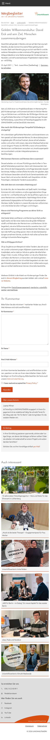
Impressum (29, 726)
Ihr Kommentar (7, 311)
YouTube (7, 712)
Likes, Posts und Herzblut (11, 640)
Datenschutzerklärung (15, 378)
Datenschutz (42, 726)
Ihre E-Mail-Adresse (9, 359)
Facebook (8, 703)
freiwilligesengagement (21, 287)
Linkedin (7, 717)
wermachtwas (12, 290)
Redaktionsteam (10, 693)
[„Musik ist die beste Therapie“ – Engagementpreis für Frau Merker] (25, 516)
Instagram (8, 708)
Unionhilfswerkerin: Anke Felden (14, 569)
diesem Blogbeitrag (14, 278)
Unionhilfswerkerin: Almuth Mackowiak (16, 673)
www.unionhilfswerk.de (37, 721)
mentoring (34, 287)
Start (12, 23)
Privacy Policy (31, 383)
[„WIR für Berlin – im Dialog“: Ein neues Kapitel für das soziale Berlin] (25, 587)
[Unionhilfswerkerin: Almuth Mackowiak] (25, 657)
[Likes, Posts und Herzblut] (25, 623)
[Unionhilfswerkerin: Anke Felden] (25, 553)
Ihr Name (5, 348)
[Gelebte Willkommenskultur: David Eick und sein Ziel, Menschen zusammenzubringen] (25, 86)
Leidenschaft (21, 23)
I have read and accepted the (21, 383)
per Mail (36, 446)
